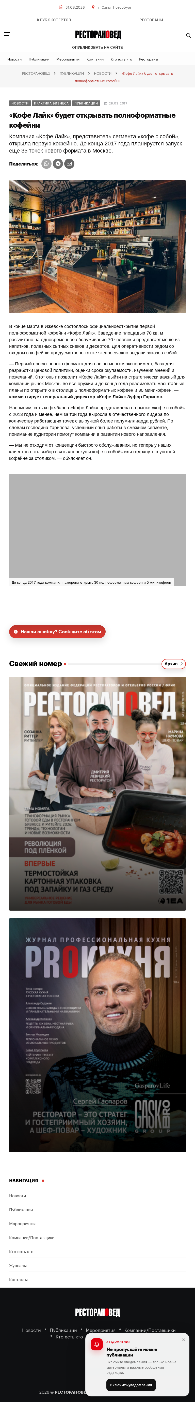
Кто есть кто (121, 59)
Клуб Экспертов (54, 20)
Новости (14, 59)
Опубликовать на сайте (97, 47)
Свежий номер (35, 663)
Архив (172, 663)
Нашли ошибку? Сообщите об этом (61, 631)
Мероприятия (67, 59)
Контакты (18, 1279)
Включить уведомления (131, 1385)
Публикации (39, 59)
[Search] (188, 35)
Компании (95, 59)
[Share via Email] (69, 164)
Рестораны (148, 59)
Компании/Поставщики (31, 1237)
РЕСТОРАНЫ (151, 20)
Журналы (18, 1265)
